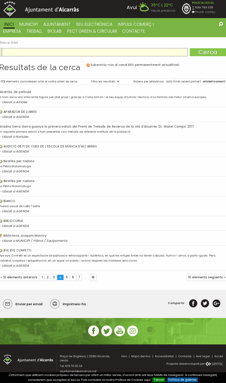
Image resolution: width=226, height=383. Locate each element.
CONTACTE (133, 31)
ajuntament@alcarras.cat (78, 371)
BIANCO (9, 201)
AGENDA (22, 117)
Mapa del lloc (141, 356)
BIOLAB (54, 31)
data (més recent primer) (183, 81)
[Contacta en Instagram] (132, 336)
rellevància (156, 81)
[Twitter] (205, 303)
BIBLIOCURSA (13, 221)
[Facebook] (193, 303)
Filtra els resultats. (103, 81)
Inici (9, 24)
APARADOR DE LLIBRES (20, 112)
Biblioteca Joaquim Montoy (25, 236)
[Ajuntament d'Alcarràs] (41, 9)
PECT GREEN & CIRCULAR (92, 31)
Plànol (38, 241)
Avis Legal (203, 356)
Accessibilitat (164, 356)
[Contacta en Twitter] (106, 336)
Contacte (185, 356)
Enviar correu (205, 12)
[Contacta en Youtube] (119, 336)
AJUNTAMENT (57, 24)
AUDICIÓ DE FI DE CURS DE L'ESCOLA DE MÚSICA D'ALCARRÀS (50, 146)
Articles (21, 102)
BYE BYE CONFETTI (17, 250)
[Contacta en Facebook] (93, 336)
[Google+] (216, 303)
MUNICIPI (28, 24)
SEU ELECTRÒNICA (94, 24)
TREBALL (34, 31)
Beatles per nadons (19, 161)
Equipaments (57, 241)
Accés (218, 356)
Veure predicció (163, 11)
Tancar (159, 380)
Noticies (22, 137)
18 (93, 277)
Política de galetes (182, 380)
